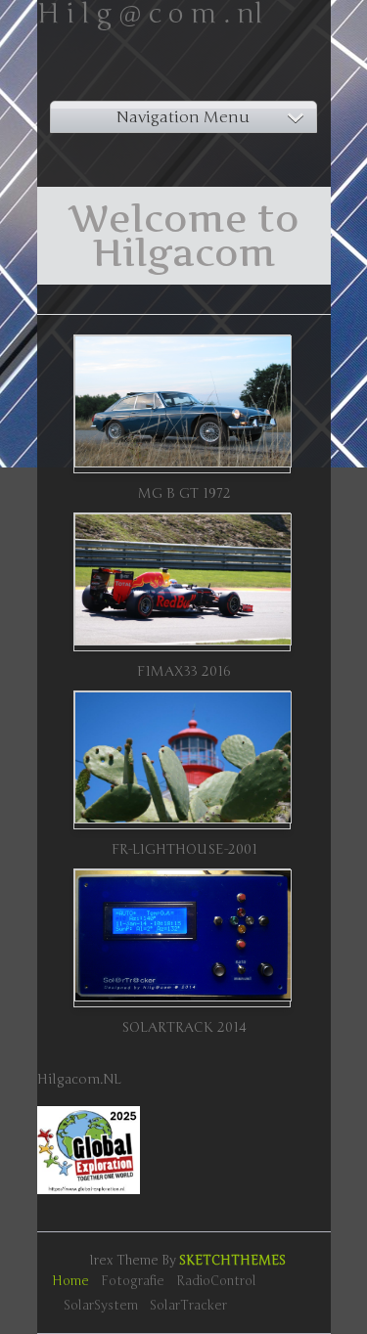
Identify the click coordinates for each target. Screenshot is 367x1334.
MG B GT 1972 (184, 493)
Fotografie (132, 1281)
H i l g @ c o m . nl (149, 13)
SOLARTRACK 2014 (184, 1027)
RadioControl (216, 1281)
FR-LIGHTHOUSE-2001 (184, 849)
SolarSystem (101, 1305)
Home (70, 1281)
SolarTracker (188, 1305)
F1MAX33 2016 (184, 671)
